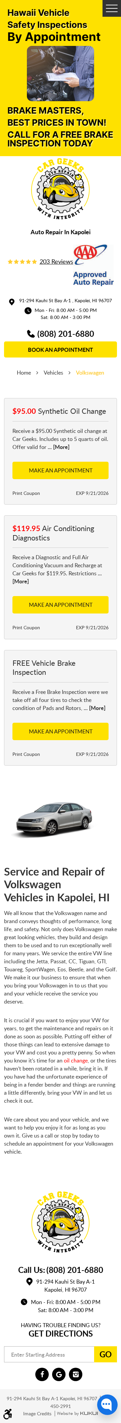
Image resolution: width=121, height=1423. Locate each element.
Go (105, 1354)
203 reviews (56, 261)
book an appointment (60, 349)
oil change (76, 1060)
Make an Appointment (60, 470)
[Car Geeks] (61, 188)
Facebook (42, 1374)
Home (24, 372)
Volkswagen (90, 372)
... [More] (58, 447)
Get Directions (61, 1333)
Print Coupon (26, 493)
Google (59, 1374)
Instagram (75, 1374)
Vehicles (53, 372)
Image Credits (38, 1413)
